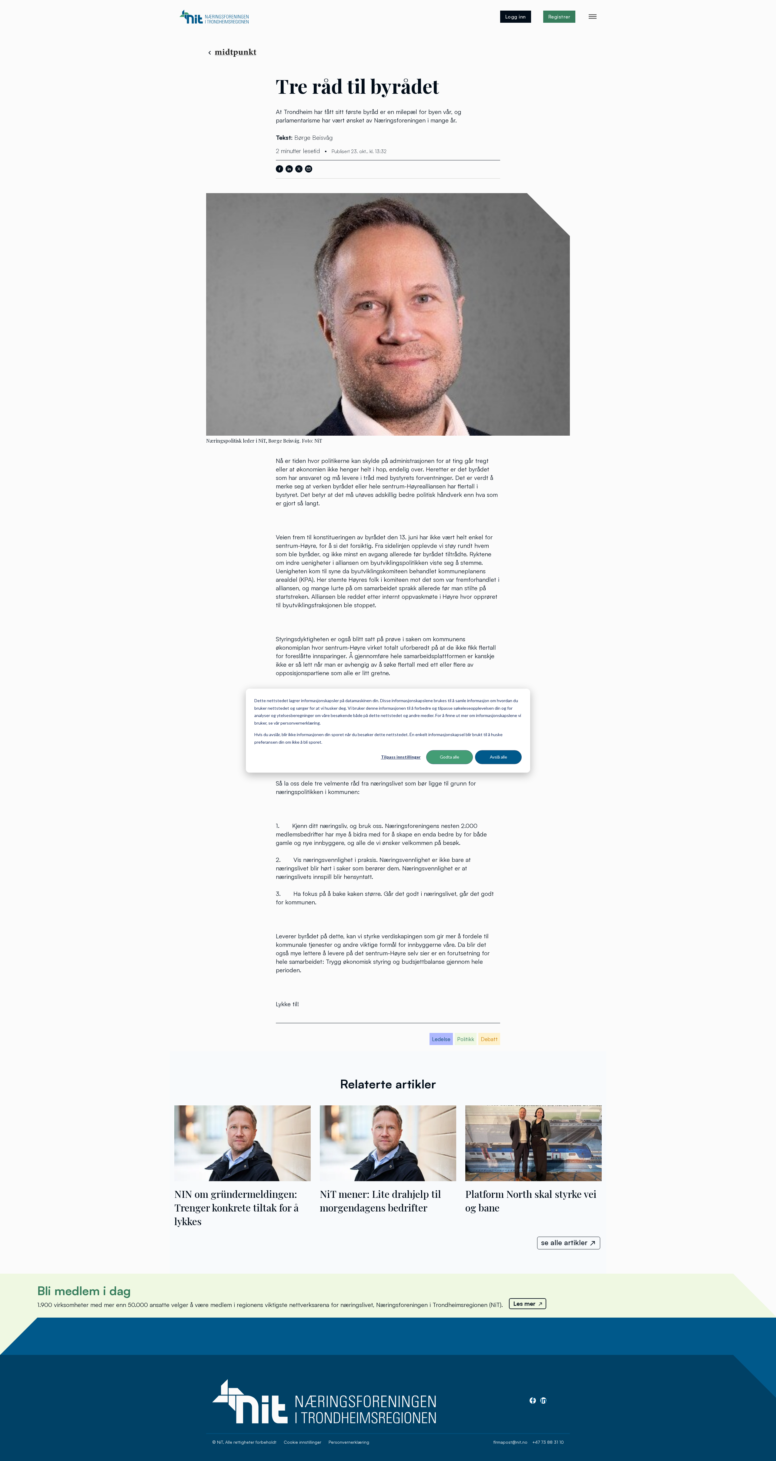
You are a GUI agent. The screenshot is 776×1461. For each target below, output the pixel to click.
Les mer (524, 1303)
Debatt (489, 1039)
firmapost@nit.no (510, 1442)
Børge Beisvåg (313, 137)
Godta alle (449, 756)
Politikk (465, 1039)
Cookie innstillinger (302, 1442)
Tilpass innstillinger (401, 756)
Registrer (559, 17)
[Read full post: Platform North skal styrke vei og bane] (533, 1178)
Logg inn (515, 17)
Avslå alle (498, 756)
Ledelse (441, 1039)
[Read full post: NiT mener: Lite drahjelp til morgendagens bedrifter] (388, 1178)
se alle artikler (564, 1242)
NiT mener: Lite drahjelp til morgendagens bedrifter (380, 1200)
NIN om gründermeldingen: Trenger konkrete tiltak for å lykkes (236, 1207)
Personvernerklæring (349, 1442)
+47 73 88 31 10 (548, 1442)
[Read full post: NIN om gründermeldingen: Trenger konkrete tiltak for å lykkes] (242, 1178)
